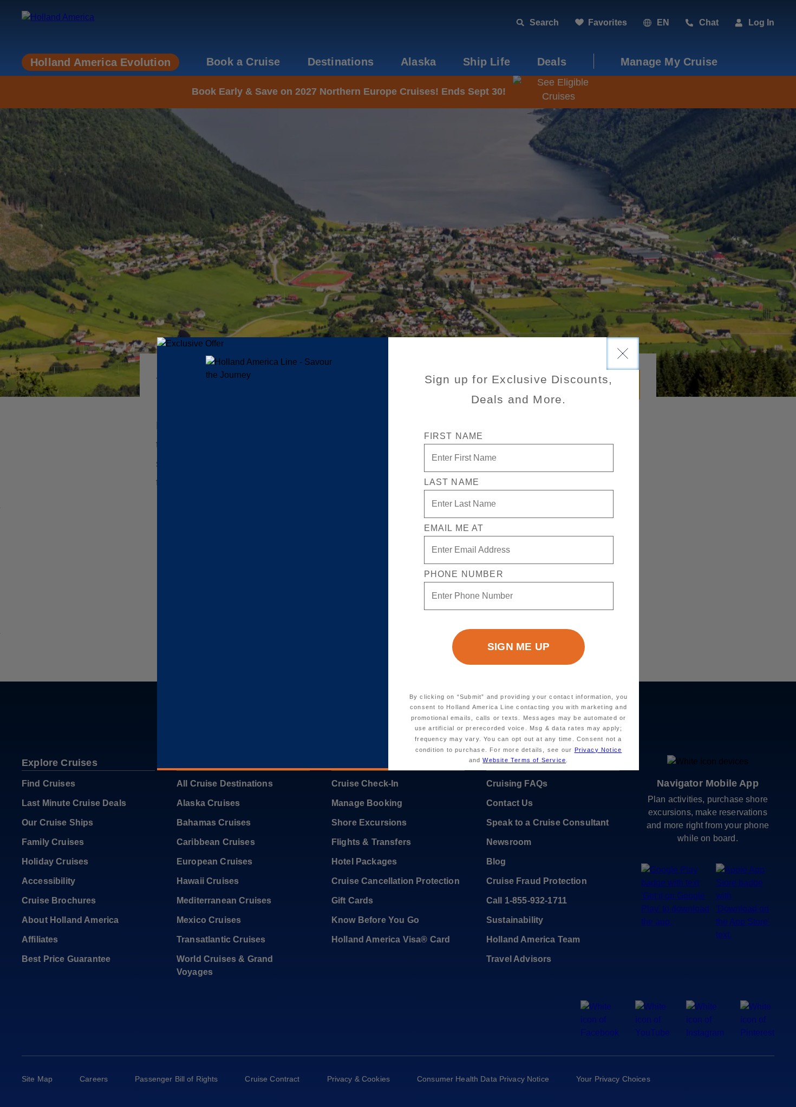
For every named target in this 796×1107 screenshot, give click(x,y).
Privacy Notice (598, 749)
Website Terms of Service (524, 760)
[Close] (622, 353)
